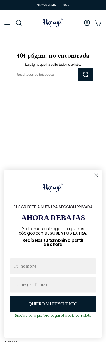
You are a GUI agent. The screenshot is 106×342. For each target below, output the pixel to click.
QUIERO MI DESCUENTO (53, 303)
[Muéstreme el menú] (7, 22)
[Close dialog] (96, 175)
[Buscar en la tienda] (85, 74)
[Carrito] (98, 22)
